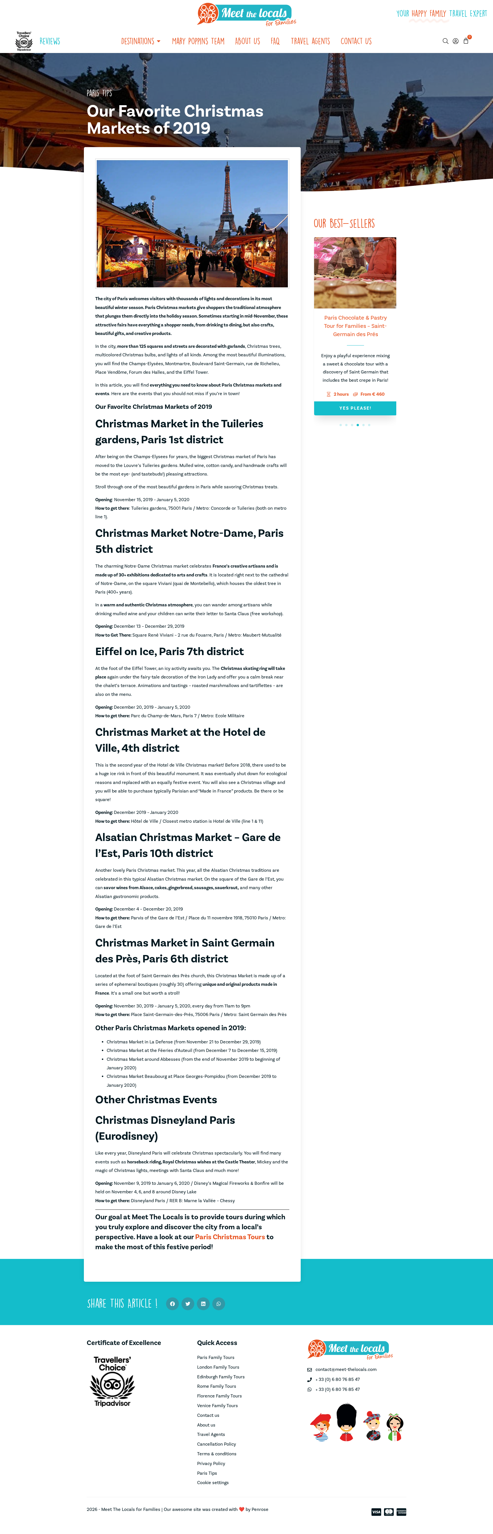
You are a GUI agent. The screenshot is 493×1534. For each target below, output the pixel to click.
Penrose (260, 1509)
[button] (341, 425)
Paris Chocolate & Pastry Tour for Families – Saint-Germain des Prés (355, 326)
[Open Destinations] (158, 41)
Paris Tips (99, 93)
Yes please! (355, 408)
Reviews (50, 41)
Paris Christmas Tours (230, 1237)
